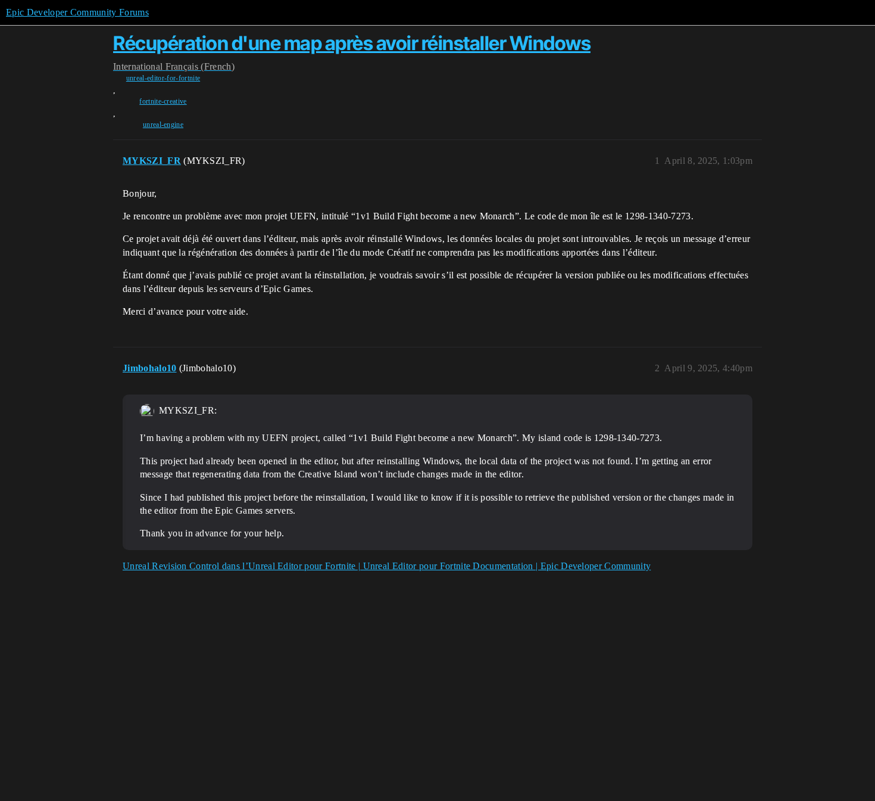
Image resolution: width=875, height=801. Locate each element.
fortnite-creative (162, 101)
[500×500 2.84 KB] (147, 411)
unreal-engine (163, 124)
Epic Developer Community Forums (77, 12)
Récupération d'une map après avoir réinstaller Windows (351, 43)
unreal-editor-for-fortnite (163, 78)
